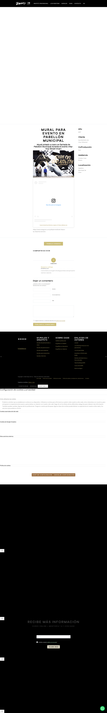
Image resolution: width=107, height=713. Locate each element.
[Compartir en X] (43, 255)
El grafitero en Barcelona (62, 346)
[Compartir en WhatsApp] (50, 255)
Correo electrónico (56, 294)
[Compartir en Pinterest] (57, 255)
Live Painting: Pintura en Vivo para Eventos (81, 346)
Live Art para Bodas (79, 350)
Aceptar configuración (42, 475)
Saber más (31, 382)
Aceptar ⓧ (43, 386)
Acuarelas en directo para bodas (80, 354)
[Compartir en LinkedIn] (63, 255)
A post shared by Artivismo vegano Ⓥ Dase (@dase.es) (53, 225)
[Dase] (23, 3)
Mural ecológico (78, 368)
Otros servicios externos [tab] (6, 436)
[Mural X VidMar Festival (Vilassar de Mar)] (106, 356)
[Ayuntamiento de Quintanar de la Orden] (1, 356)
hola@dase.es (22, 348)
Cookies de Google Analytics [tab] (8, 422)
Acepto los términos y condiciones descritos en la (50, 320)
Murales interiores (41, 356)
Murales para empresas (42, 350)
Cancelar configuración (64, 475)
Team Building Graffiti (79, 363)
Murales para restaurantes (43, 353)
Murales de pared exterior (43, 347)
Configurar (23, 386)
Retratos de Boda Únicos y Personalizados (80, 359)
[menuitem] (41, 3)
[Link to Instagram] (90, 3)
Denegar (33, 386)
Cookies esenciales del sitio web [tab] (9, 411)
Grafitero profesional (61, 341)
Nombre (54, 289)
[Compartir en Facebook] (36, 255)
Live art (76, 343)
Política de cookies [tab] (5, 465)
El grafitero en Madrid (61, 343)
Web (53, 300)
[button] (102, 708)
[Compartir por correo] (70, 255)
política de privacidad (60, 320)
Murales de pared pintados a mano (44, 344)
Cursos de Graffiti (78, 365)
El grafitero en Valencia (61, 349)
